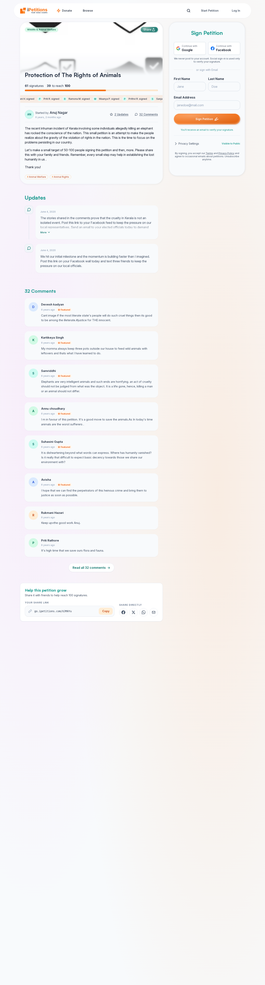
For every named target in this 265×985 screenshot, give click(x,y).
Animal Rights (60, 176)
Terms (209, 153)
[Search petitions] (188, 11)
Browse (88, 10)
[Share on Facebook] (123, 612)
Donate (67, 10)
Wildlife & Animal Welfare (41, 29)
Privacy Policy (226, 153)
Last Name (216, 79)
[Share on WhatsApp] (143, 612)
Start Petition (210, 10)
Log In (236, 10)
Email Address (184, 97)
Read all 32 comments (91, 568)
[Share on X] (133, 612)
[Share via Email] (153, 612)
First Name (182, 79)
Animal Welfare (36, 176)
